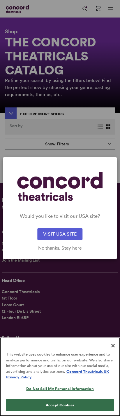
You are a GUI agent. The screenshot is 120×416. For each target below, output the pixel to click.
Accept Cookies (60, 405)
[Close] (113, 345)
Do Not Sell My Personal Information (60, 389)
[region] (60, 376)
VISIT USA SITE (60, 234)
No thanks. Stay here (60, 248)
